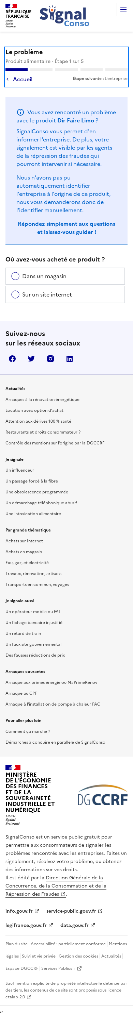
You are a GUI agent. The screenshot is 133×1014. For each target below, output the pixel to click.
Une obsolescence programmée (36, 492)
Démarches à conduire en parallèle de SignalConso (55, 742)
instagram (50, 359)
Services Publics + (58, 968)
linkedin (69, 359)
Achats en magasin (23, 552)
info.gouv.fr (19, 911)
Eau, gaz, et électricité (27, 563)
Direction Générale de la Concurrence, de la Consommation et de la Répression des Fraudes (55, 886)
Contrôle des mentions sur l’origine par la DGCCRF (54, 443)
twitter (31, 359)
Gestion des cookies (78, 956)
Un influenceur (19, 470)
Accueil (22, 79)
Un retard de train (23, 633)
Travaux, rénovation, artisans (33, 574)
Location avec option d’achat (34, 410)
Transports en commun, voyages (37, 584)
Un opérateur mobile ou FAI (32, 612)
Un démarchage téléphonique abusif (41, 503)
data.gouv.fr (74, 925)
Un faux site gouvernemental (33, 644)
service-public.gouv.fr (71, 911)
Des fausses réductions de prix (35, 655)
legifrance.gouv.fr (26, 925)
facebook (12, 359)
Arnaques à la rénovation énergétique (42, 399)
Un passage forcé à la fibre (31, 481)
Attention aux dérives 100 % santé (38, 421)
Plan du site (16, 944)
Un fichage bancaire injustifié (33, 623)
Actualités (111, 956)
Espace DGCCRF (21, 968)
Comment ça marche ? (27, 731)
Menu (123, 9)
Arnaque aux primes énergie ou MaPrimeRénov (51, 682)
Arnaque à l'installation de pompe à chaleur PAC (52, 704)
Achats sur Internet (24, 541)
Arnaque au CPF (21, 693)
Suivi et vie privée (39, 956)
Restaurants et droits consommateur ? (42, 432)
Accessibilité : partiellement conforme (68, 944)
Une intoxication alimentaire (33, 514)
